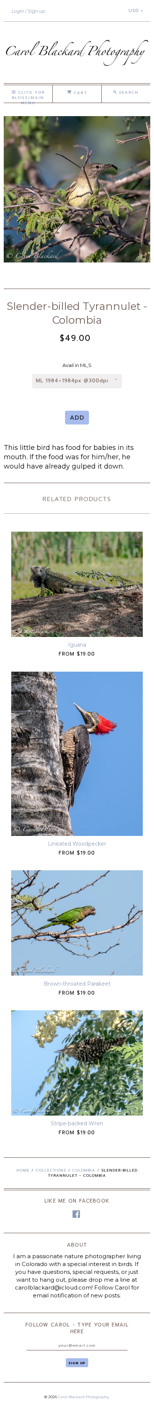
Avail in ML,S (77, 365)
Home (23, 1170)
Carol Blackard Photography (83, 1397)
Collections (51, 1170)
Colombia (83, 1170)
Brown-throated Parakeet (77, 983)
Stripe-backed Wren (77, 1123)
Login (17, 11)
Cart (79, 93)
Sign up (36, 11)
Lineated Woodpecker (77, 843)
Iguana (77, 644)
